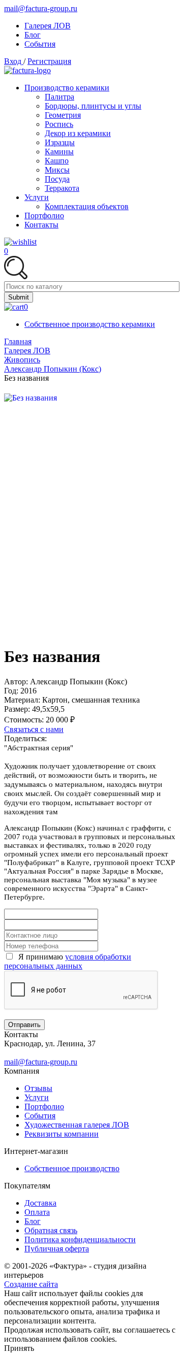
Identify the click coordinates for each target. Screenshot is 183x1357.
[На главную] (27, 70)
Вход (13, 61)
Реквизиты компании (61, 1134)
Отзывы (38, 1088)
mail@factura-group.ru (40, 8)
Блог (32, 1221)
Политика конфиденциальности (80, 1239)
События (39, 1115)
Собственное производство (71, 1168)
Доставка (40, 1203)
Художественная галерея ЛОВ (76, 1124)
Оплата (37, 1212)
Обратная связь (50, 1230)
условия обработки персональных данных (67, 961)
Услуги (36, 1097)
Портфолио (44, 1106)
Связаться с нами (34, 729)
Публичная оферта (56, 1248)
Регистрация (49, 61)
